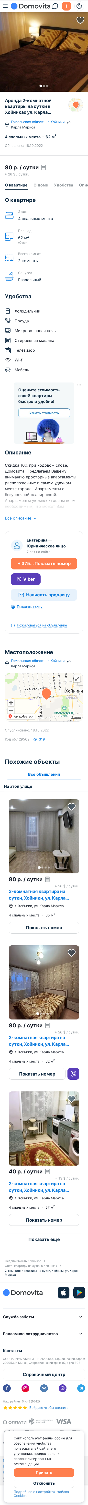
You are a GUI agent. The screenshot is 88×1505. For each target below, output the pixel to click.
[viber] (62, 1388)
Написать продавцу (48, 594)
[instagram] (25, 1388)
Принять (44, 1472)
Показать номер (44, 927)
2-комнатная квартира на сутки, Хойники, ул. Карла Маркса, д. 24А (37, 1044)
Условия (76, 717)
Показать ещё (44, 1239)
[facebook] (7, 1388)
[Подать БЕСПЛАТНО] (66, 6)
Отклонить (44, 1483)
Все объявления (44, 774)
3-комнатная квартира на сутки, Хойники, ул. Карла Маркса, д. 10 (37, 898)
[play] (79, 1292)
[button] (44, 46)
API (40, 716)
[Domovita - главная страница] (30, 6)
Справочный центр (44, 1374)
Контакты (12, 1350)
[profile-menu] (79, 6)
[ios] (63, 1292)
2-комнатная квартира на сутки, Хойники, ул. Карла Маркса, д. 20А (37, 1190)
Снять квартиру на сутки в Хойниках (31, 1266)
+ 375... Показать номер (44, 563)
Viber (29, 579)
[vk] (44, 1388)
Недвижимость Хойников (23, 1261)
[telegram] (81, 1388)
